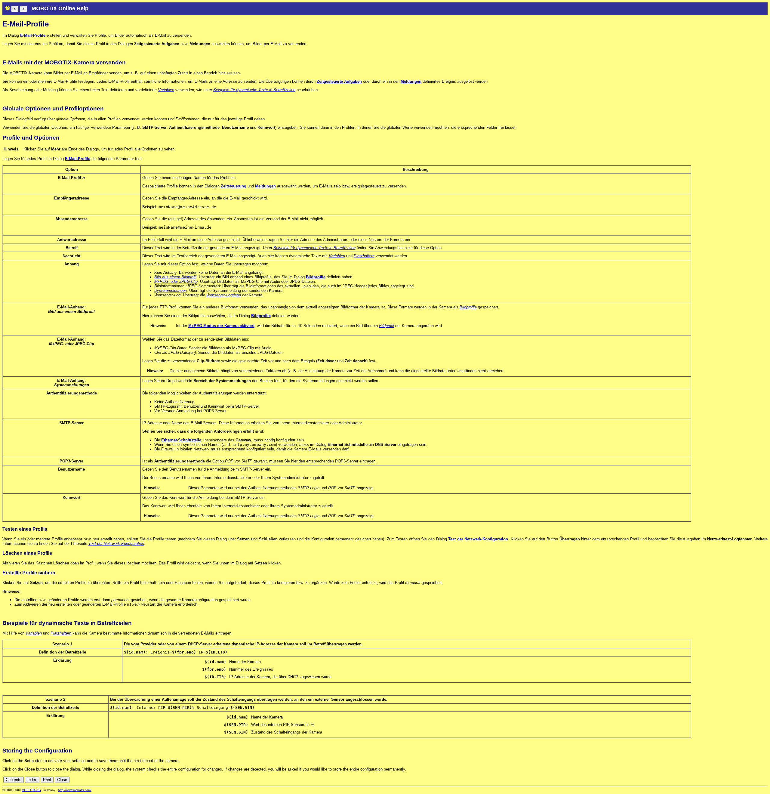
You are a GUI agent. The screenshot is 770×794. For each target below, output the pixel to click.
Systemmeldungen (170, 290)
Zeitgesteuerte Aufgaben (339, 81)
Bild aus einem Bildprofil (175, 277)
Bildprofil (386, 325)
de (758, 779)
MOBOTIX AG (31, 790)
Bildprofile (315, 277)
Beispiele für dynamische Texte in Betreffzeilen (254, 90)
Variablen (166, 90)
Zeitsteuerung (233, 186)
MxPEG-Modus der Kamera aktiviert (221, 325)
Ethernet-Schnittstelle (181, 440)
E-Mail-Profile (32, 35)
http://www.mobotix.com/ (74, 790)
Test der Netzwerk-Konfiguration (478, 539)
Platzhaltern (364, 256)
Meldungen (411, 81)
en (764, 779)
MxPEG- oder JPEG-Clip (176, 281)
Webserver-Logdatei (223, 295)
